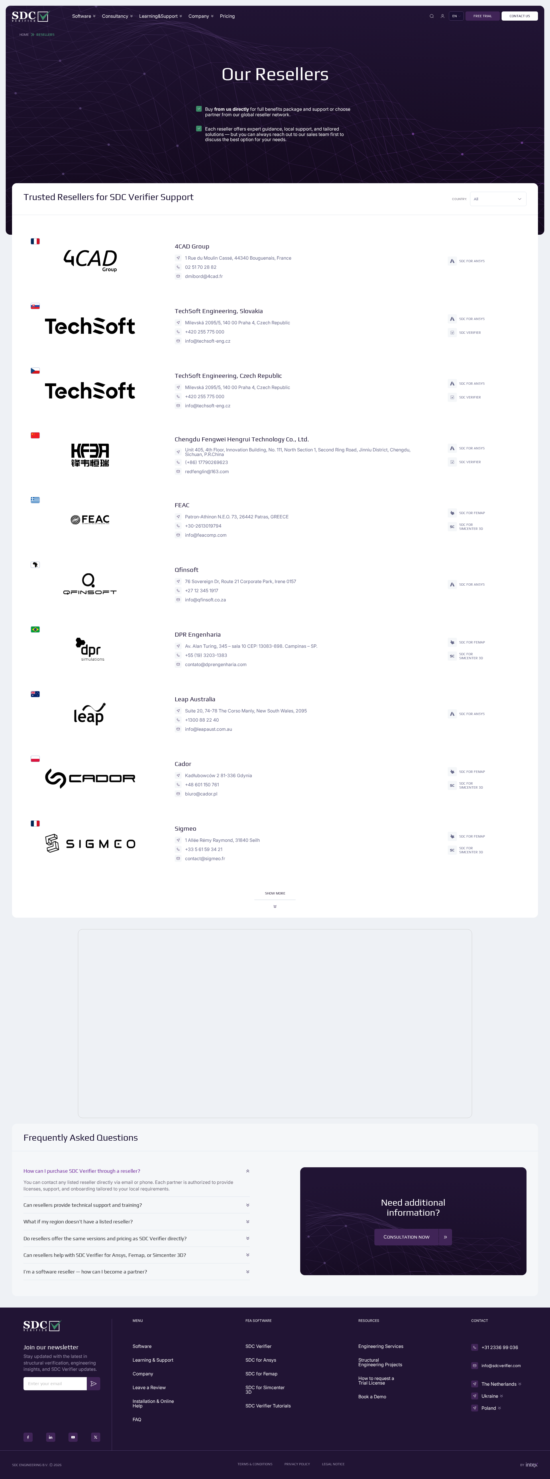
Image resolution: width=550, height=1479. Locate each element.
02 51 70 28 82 (201, 267)
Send (94, 1383)
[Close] (431, 16)
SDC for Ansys (260, 1360)
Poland (489, 1408)
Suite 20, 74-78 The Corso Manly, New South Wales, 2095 (246, 711)
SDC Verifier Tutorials (268, 1405)
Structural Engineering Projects (380, 1362)
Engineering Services (380, 1346)
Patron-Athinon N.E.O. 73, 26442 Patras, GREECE (237, 517)
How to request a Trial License (376, 1380)
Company (143, 1373)
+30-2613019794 (203, 526)
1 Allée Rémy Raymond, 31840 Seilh (222, 840)
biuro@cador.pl (201, 794)
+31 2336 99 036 (500, 1347)
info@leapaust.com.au (208, 729)
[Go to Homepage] (31, 16)
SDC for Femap (261, 1373)
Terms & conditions (254, 1464)
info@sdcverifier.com (501, 1365)
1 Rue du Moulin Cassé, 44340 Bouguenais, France (238, 258)
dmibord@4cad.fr (204, 276)
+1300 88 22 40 (202, 720)
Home (24, 34)
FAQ (137, 1419)
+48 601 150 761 (202, 784)
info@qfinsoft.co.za (205, 600)
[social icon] (28, 1437)
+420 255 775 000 (204, 332)
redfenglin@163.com (207, 471)
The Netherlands (499, 1384)
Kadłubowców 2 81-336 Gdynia (218, 775)
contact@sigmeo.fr (205, 858)
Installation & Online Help (153, 1403)
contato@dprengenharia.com (216, 664)
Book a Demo (372, 1396)
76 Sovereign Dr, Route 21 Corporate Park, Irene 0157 (240, 581)
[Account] (442, 16)
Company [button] (198, 16)
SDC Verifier (258, 1346)
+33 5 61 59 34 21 (203, 849)
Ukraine (490, 1396)
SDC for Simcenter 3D (265, 1389)
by (522, 1465)
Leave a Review (149, 1387)
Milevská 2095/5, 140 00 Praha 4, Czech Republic (237, 322)
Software (81, 16)
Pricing (227, 16)
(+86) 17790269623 (206, 462)
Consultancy (115, 16)
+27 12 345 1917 (201, 590)
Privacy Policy (297, 1464)
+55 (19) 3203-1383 (206, 655)
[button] (456, 16)
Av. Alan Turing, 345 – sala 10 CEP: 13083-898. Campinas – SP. (251, 646)
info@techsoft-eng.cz (208, 341)
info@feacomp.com (206, 535)
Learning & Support (153, 1360)
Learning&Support (158, 16)
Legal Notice (333, 1464)
